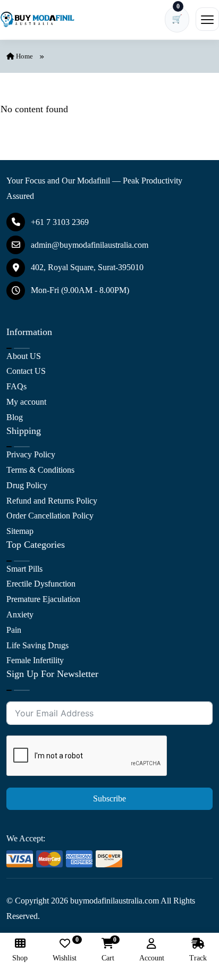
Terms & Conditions (40, 469)
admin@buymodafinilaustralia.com (89, 244)
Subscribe (109, 798)
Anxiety (19, 614)
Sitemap (19, 531)
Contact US (26, 370)
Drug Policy (26, 485)
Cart (108, 950)
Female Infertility (35, 660)
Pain (13, 629)
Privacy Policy (30, 454)
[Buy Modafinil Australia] (37, 20)
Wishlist (65, 950)
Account (151, 958)
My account (26, 401)
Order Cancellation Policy (50, 515)
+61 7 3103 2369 (60, 222)
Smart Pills (24, 568)
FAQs (16, 386)
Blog (14, 417)
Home (23, 56)
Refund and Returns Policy (51, 500)
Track (198, 958)
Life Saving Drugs (37, 645)
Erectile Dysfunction (40, 583)
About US (23, 356)
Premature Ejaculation (43, 599)
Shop (20, 958)
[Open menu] (207, 19)
